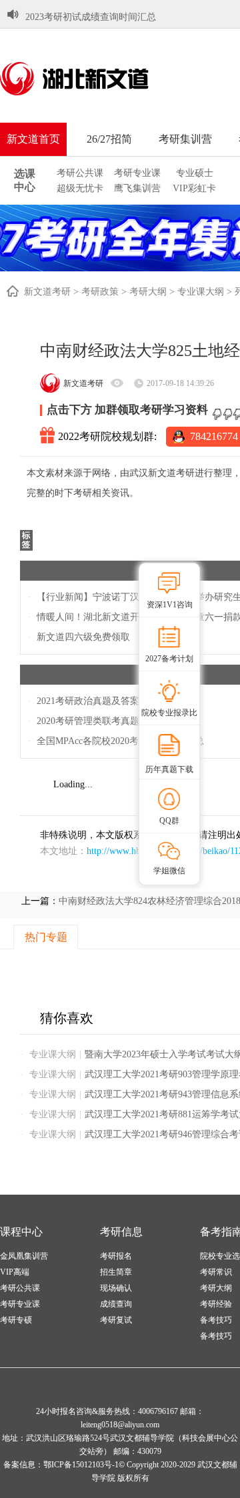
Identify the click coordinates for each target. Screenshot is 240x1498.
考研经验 (216, 1304)
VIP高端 (14, 1272)
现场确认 (116, 1288)
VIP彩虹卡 (194, 188)
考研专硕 (16, 1320)
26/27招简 (109, 139)
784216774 (214, 436)
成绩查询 (116, 1304)
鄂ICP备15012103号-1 (81, 1464)
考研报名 (116, 1256)
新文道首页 (33, 139)
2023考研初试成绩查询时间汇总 (90, 17)
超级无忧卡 (80, 188)
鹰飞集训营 (137, 188)
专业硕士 (194, 173)
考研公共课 (80, 173)
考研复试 (116, 1320)
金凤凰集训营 (24, 1256)
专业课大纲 (200, 292)
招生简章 (116, 1272)
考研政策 (100, 292)
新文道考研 (47, 292)
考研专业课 (137, 173)
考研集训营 (185, 139)
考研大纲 (148, 292)
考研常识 (216, 1272)
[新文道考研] (90, 78)
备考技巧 (216, 1320)
